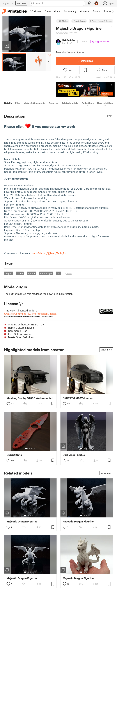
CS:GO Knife (14, 454)
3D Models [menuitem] (35, 11)
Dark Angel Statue (74, 454)
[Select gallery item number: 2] (28, 392)
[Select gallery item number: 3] (30, 392)
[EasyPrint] (89, 3)
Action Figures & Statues (102, 21)
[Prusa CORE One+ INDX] (85, 89)
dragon (8, 273)
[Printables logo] (14, 11)
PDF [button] (109, 116)
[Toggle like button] (8, 404)
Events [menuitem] (107, 11)
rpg (58, 273)
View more (106, 349)
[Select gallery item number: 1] (25, 392)
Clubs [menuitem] (57, 11)
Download (87, 60)
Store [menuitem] (48, 11)
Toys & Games (80, 21)
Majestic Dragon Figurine (22, 521)
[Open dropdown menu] (111, 28)
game (20, 273)
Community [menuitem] (70, 11)
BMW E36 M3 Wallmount (78, 398)
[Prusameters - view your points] (96, 3)
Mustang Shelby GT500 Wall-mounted (30, 398)
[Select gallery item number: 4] (33, 392)
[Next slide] (48, 62)
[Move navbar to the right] (113, 11)
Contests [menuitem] (84, 11)
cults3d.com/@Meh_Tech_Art (49, 253)
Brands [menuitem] (96, 11)
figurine (31, 273)
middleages (46, 273)
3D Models (63, 21)
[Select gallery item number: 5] (35, 392)
